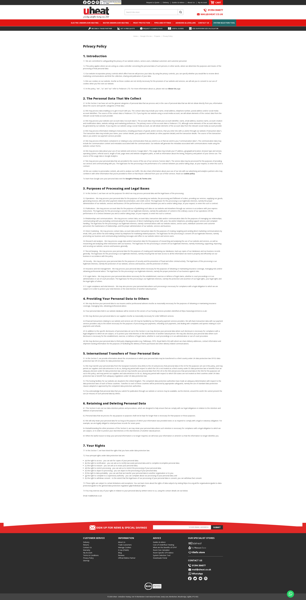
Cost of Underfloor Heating (163, 545)
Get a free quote (127, 28)
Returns (86, 545)
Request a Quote (152, 2)
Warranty (86, 550)
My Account (202, 2)
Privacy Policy (88, 558)
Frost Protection (141, 23)
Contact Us (204, 23)
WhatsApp (197, 573)
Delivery (166, 2)
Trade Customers (125, 545)
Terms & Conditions (91, 555)
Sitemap (86, 560)
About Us (191, 2)
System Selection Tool (224, 23)
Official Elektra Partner (126, 558)
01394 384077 (215, 10)
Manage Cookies (124, 547)
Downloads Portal (160, 558)
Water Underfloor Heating (116, 23)
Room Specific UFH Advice (163, 553)
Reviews (121, 555)
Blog (120, 553)
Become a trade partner (102, 28)
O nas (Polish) (123, 550)
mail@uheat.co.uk (211, 14)
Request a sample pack (152, 28)
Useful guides (178, 28)
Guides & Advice (178, 2)
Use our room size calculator (205, 28)
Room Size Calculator (161, 550)
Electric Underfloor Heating (85, 23)
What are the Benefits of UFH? (165, 547)
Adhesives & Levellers (186, 23)
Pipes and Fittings (163, 23)
